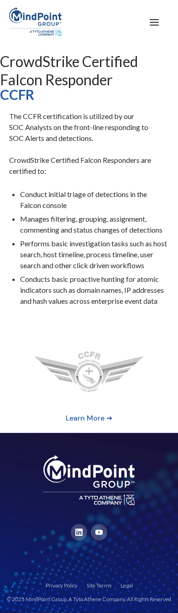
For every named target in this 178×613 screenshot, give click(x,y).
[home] (31, 21)
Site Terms (99, 585)
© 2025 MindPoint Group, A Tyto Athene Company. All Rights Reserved (89, 599)
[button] (154, 22)
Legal (126, 585)
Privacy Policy (62, 585)
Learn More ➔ (89, 418)
